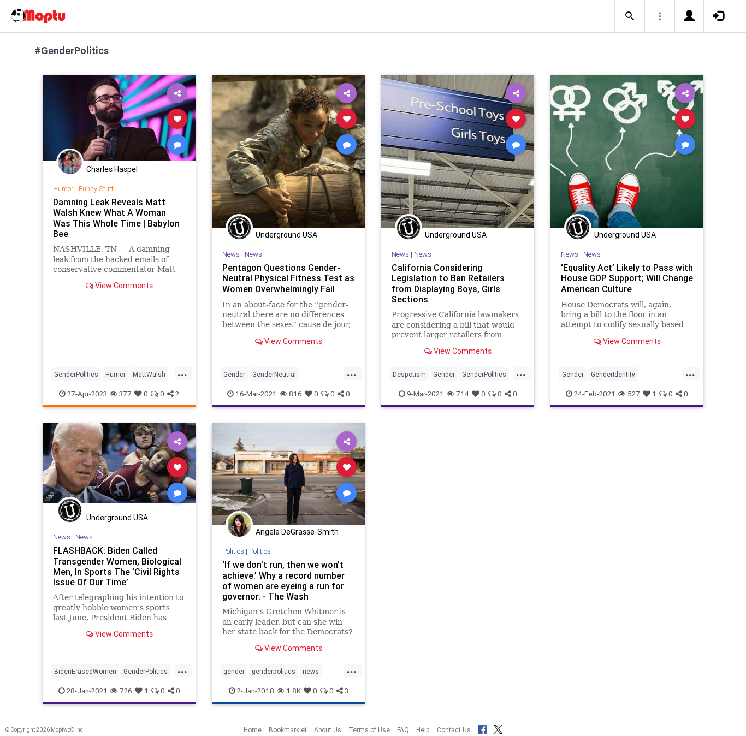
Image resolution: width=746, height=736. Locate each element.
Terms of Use (369, 730)
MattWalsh (149, 374)
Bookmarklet (288, 730)
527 (633, 394)
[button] (630, 16)
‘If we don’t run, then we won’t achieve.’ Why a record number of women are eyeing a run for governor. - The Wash (283, 580)
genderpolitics (273, 671)
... (182, 373)
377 (125, 394)
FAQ (403, 730)
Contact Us (454, 730)
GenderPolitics (76, 374)
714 (462, 394)
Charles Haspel (112, 169)
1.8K (293, 691)
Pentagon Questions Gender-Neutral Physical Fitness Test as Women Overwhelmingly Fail (288, 278)
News (231, 254)
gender (234, 671)
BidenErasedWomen (85, 671)
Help (423, 730)
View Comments (123, 285)
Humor (63, 188)
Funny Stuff (96, 188)
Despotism (409, 374)
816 (295, 394)
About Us (327, 730)
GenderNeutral (274, 374)
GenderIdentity (613, 374)
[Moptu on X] (498, 727)
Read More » (119, 118)
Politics (233, 551)
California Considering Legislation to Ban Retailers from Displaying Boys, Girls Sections (448, 283)
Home (253, 730)
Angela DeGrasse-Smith (297, 532)
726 (126, 691)
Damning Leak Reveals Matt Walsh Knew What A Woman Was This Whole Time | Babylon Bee (116, 218)
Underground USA (286, 235)
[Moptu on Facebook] (482, 727)
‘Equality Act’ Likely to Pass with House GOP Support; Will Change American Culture (627, 278)
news (311, 671)
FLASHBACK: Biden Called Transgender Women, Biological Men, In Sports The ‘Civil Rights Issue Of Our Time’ (117, 566)
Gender (234, 374)
